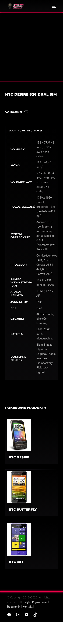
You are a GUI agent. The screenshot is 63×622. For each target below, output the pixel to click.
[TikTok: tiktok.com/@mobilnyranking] (35, 615)
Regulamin (13, 606)
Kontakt (28, 606)
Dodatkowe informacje (26, 130)
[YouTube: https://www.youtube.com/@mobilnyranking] (26, 615)
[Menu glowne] (54, 6)
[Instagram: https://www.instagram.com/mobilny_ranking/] (18, 615)
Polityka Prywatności (34, 602)
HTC (26, 111)
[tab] (31, 131)
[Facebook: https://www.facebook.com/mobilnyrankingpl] (9, 615)
